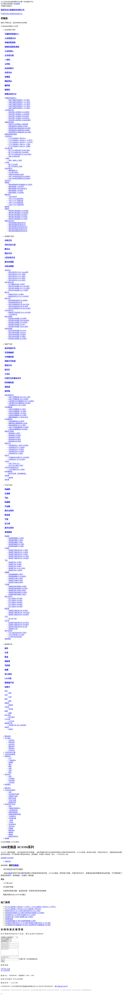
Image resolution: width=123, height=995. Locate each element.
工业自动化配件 (10, 754)
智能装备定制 (86, 990)
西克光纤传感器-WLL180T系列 (18, 286)
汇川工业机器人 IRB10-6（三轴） (19, 144)
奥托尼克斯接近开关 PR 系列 (18, 306)
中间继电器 (9, 357)
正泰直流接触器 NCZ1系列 (17, 415)
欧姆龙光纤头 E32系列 (16, 294)
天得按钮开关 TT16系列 (16, 447)
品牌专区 (8, 756)
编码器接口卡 (13, 170)
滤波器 (7, 387)
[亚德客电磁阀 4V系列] (13, 921)
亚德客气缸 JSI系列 (15, 566)
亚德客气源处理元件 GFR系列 (18, 558)
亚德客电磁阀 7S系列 (15, 542)
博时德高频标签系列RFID (17, 225)
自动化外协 (26, 990)
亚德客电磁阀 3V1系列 (16, 538)
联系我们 (8, 784)
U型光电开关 (10, 257)
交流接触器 (9, 352)
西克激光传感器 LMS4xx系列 (18, 326)
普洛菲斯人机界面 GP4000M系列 (19, 120)
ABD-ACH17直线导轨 (15, 200)
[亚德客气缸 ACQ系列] (13, 915)
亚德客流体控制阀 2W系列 (17, 586)
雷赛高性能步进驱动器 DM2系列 (19, 128)
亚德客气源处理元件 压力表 (17, 626)
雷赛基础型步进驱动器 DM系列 (19, 130)
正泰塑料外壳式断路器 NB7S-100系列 (21, 401)
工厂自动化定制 (65, 990)
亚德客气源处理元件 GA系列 (18, 552)
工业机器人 (9, 51)
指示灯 (7, 370)
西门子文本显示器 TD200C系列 (19, 150)
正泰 (10, 770)
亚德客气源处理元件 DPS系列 (18, 624)
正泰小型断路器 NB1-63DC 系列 (19, 397)
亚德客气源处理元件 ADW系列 (19, 612)
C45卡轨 (8, 678)
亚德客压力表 (13, 628)
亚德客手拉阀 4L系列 (15, 580)
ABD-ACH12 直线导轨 (16, 204)
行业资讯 (11, 778)
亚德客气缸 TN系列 (26, 917)
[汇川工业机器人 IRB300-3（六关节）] (18, 907)
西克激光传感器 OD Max (16, 324)
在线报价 (4, 858)
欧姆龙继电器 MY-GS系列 (17, 425)
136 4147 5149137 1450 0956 (5, 969)
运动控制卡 (9, 68)
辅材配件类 (12, 802)
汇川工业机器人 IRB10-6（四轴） (19, 146)
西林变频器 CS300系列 (16, 192)
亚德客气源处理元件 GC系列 (18, 550)
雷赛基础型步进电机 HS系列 (18, 126)
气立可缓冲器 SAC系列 (16, 635)
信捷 (10, 768)
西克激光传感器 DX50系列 (17, 318)
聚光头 (7, 249)
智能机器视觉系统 (12, 47)
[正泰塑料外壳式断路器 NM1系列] (17, 925)
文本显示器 (9, 55)
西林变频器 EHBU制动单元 (17, 188)
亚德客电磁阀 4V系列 (28, 921)
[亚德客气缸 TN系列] (12, 917)
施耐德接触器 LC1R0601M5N (18, 417)
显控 (10, 764)
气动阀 (7, 506)
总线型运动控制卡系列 (16, 174)
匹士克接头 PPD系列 (15, 604)
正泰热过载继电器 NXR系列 (18, 429)
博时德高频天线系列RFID (17, 223)
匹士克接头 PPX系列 (15, 606)
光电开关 (8, 240)
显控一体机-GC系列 (15, 160)
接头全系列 (9, 511)
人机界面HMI (10, 38)
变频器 (7, 77)
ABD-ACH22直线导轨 (15, 198)
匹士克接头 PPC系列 (15, 598)
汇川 (10, 758)
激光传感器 (9, 262)
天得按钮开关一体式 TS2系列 (18, 445)
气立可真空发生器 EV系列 (17, 633)
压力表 (7, 523)
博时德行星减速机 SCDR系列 (18, 211)
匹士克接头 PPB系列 (15, 602)
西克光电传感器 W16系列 (17, 336)
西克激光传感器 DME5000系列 (18, 320)
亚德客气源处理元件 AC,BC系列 (40, 923)
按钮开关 (8, 365)
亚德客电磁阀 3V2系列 (16, 546)
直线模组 (8, 532)
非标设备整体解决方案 (38, 990)
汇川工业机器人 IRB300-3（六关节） (20, 140)
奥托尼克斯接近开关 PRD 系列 (18, 304)
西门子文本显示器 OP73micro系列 (19, 154)
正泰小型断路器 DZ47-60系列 (18, 399)
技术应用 (11, 780)
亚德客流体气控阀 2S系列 (17, 590)
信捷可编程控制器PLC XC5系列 (19, 108)
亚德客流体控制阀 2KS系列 (17, 592)
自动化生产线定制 (53, 990)
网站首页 (8, 736)
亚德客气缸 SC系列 (15, 562)
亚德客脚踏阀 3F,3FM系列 (17, 576)
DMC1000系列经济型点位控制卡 (19, 176)
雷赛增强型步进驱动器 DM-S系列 (19, 132)
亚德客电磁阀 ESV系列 (16, 544)
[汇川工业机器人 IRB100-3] (14, 909)
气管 (6, 519)
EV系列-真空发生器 (15, 637)
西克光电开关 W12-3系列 (16, 276)
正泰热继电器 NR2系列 (16, 421)
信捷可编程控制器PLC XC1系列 (19, 102)
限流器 (7, 515)
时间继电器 (9, 382)
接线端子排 (9, 683)
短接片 (7, 687)
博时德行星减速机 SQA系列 (17, 219)
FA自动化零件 (76, 990)
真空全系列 (9, 528)
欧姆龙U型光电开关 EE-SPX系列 (19, 312)
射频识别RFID (10, 94)
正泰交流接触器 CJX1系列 (17, 411)
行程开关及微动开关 (13, 378)
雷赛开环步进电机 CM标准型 (18, 124)
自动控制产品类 (13, 794)
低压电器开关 (10, 348)
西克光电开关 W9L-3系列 (17, 274)
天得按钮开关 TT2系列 (16, 449)
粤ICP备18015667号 (61, 986)
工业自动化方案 (10, 752)
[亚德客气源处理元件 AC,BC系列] (17, 923)
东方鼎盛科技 (5, 990)
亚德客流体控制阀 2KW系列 (18, 588)
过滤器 (7, 493)
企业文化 (11, 744)
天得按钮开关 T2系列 (15, 453)
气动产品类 (12, 800)
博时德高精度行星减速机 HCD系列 (20, 184)
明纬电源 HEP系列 (14, 441)
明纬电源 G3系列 (14, 433)
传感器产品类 (13, 796)
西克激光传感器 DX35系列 (17, 338)
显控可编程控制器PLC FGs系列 (19, 100)
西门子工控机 (13, 164)
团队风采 (11, 746)
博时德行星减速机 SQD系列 (17, 217)
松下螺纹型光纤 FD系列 (16, 284)
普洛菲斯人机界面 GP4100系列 (18, 112)
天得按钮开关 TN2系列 (16, 451)
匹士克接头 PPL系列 (15, 600)
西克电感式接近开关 (15, 302)
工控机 (7, 64)
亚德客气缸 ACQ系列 (28, 915)
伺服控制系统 (10, 42)
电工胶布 (8, 674)
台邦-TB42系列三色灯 (15, 465)
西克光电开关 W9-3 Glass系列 (18, 272)
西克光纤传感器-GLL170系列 (18, 290)
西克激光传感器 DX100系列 (17, 322)
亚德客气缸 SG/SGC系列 (16, 568)
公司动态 (11, 782)
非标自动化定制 (16, 990)
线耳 (6, 648)
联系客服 (17, 4)
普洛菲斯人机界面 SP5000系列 (18, 116)
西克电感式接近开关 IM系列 (18, 300)
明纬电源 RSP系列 (14, 439)
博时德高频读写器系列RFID (17, 227)
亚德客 (10, 762)
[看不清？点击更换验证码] (28, 959)
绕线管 (7, 661)
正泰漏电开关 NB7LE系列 (17, 405)
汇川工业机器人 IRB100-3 (17, 138)
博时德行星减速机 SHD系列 (17, 215)
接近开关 (8, 253)
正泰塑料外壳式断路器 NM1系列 (19, 403)
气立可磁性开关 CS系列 (16, 469)
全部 (10, 776)
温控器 (7, 391)
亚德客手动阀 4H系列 (15, 582)
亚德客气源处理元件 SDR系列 (18, 614)
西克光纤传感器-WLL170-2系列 (19, 288)
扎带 (6, 653)
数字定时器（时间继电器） (17, 473)
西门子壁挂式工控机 (15, 166)
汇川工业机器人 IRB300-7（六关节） (20, 142)
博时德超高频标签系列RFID (17, 231)
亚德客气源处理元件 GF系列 (18, 554)
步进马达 (8, 72)
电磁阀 (7, 489)
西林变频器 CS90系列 (15, 190)
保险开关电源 (10, 361)
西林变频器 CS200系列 (16, 186)
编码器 (7, 85)
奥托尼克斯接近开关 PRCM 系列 (19, 308)
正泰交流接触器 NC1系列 (17, 409)
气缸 (6, 498)
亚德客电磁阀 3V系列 (15, 540)
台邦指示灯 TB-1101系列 (16, 459)
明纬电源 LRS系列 (14, 435)
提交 (3, 961)
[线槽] (7, 919)
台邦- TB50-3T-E (14, 463)
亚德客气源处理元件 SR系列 (18, 610)
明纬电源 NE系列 (14, 437)
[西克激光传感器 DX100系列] (15, 913)
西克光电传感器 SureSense (17, 332)
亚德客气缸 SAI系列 (15, 570)
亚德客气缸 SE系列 (14, 564)
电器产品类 (12, 798)
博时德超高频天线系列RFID (17, 229)
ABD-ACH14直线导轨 (15, 202)
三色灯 (7, 374)
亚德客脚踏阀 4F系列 (15, 574)
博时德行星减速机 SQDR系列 (18, 213)
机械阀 (7, 502)
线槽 (6, 670)
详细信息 (8, 861)
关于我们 (8, 738)
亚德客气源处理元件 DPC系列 (18, 622)
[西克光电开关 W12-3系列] (14, 911)
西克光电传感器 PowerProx (17, 330)
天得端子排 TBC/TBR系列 (17, 725)
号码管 (7, 665)
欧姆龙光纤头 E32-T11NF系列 (18, 296)
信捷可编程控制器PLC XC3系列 (19, 106)
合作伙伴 (11, 750)
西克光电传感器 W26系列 (17, 334)
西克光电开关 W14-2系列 (16, 280)
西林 (10, 766)
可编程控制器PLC (12, 34)
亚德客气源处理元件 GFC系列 (18, 556)
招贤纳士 (11, 748)
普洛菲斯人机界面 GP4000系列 (18, 118)
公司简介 (11, 740)
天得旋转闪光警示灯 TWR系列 (18, 457)
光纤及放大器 (10, 245)
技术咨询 (10, 858)
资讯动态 (8, 774)
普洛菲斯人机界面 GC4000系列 (19, 114)
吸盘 (6, 657)
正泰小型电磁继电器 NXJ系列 (18, 427)
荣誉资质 (11, 742)
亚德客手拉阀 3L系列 (15, 578)
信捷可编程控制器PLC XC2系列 (19, 104)
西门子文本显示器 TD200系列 (18, 152)
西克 (10, 772)
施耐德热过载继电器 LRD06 (17, 423)
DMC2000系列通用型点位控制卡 (19, 178)
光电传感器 (9, 266)
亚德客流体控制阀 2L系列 (17, 594)
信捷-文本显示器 (14, 156)
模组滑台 (8, 81)
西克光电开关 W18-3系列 (16, 278)
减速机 (7, 90)
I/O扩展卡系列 (13, 172)
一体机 (7, 60)
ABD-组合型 (12, 196)
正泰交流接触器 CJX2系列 (17, 413)
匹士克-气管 (12, 618)
